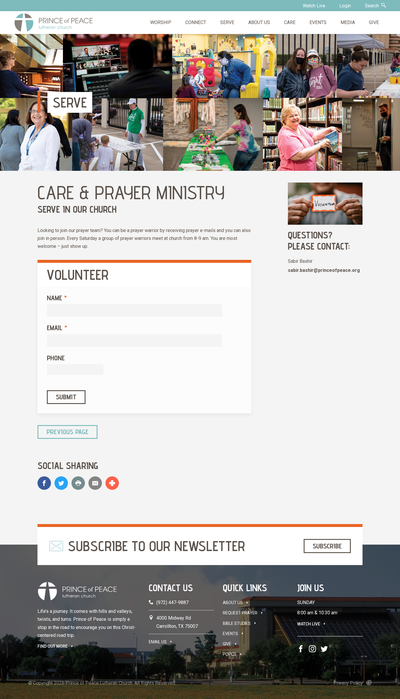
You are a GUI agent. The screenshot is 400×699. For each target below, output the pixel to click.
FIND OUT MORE (52, 646)
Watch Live (314, 5)
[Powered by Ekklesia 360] (369, 682)
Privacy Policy (348, 683)
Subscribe (327, 546)
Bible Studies (237, 623)
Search (372, 5)
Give (227, 644)
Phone (56, 358)
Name (57, 298)
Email (57, 327)
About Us (233, 602)
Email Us (158, 642)
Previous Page (67, 431)
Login (345, 5)
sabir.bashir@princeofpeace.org (324, 270)
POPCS (229, 654)
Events (230, 633)
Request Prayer (240, 613)
